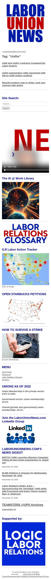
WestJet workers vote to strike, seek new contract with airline (23, 84)
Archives (5, 380)
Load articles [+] (9, 509)
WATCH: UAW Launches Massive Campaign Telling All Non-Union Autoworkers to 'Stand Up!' (25, 460)
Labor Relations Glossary (12, 377)
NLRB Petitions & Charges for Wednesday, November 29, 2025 (24, 474)
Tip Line (46, 576)
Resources (6, 375)
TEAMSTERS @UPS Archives (22, 504)
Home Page (7, 372)
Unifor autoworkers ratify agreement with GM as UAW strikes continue (23, 74)
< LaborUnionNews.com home (14, 52)
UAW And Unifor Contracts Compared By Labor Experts (23, 64)
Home (25, 574)
